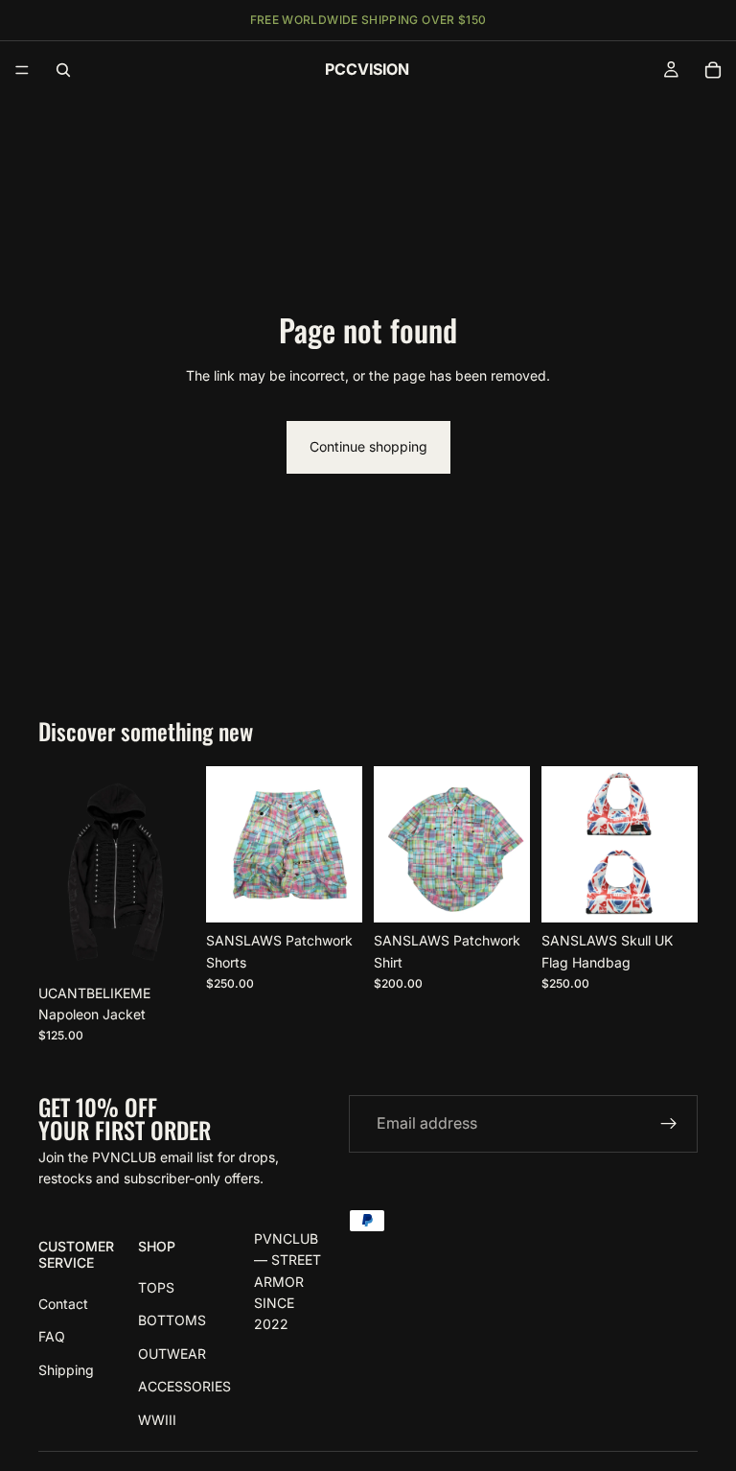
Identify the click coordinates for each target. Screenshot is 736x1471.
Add (684, 892)
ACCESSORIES (184, 1387)
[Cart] (713, 70)
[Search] (63, 70)
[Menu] (22, 70)
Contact (63, 1304)
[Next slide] (173, 871)
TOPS (156, 1287)
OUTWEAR (172, 1353)
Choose (181, 945)
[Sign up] (669, 1124)
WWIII (157, 1420)
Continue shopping (368, 446)
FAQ (51, 1337)
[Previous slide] (59, 871)
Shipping (66, 1370)
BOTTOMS (172, 1321)
